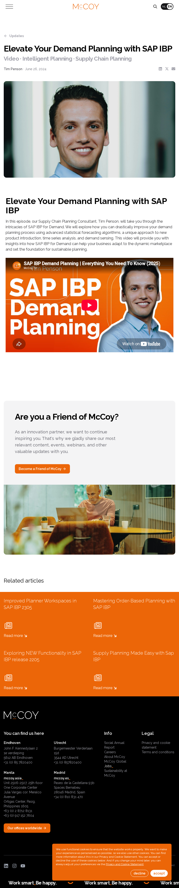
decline (139, 873)
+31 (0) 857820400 (68, 762)
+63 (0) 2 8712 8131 (18, 811)
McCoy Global (115, 761)
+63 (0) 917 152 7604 (19, 815)
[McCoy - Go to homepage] (86, 7)
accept (159, 873)
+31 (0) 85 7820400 (18, 762)
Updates (16, 36)
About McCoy (114, 757)
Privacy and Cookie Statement (125, 864)
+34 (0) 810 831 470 (68, 797)
